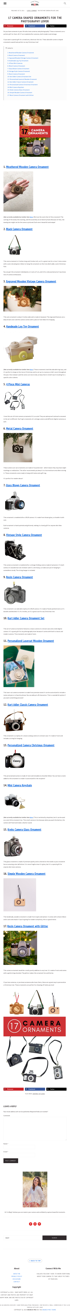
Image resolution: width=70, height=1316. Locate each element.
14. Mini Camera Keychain (15, 87)
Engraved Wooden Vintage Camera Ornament (31, 281)
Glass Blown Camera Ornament (23, 485)
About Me (16, 1274)
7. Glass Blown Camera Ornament (18, 69)
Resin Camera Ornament (19, 577)
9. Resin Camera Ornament (16, 74)
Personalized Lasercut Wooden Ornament (31, 641)
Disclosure (17, 1279)
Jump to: (10, 48)
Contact (17, 1282)
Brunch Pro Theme (49, 1310)
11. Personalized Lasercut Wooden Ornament (22, 79)
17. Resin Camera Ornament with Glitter (20, 95)
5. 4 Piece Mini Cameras (14, 63)
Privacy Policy (16, 1276)
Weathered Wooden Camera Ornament (27, 167)
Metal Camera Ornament (19, 428)
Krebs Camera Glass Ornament (24, 829)
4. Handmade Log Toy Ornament (17, 61)
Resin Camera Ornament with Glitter (27, 926)
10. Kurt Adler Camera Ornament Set (19, 76)
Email (5, 1152)
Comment (6, 1115)
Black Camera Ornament (19, 229)
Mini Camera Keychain (20, 785)
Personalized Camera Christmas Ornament (31, 745)
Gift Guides (42, 1094)
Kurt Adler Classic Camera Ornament (28, 704)
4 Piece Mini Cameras (18, 384)
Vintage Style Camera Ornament (24, 535)
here (31, 217)
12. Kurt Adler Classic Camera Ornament (20, 82)
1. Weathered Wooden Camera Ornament (20, 53)
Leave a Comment (32, 10)
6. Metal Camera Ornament (16, 66)
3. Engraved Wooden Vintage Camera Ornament (22, 58)
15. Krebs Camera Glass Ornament (18, 90)
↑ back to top (35, 1261)
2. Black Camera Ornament (16, 55)
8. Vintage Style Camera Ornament (18, 71)
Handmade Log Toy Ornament (22, 326)
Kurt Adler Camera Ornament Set (26, 618)
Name (5, 1144)
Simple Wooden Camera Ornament (26, 874)
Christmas (35, 1094)
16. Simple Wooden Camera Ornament (19, 92)
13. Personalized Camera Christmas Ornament (22, 84)
